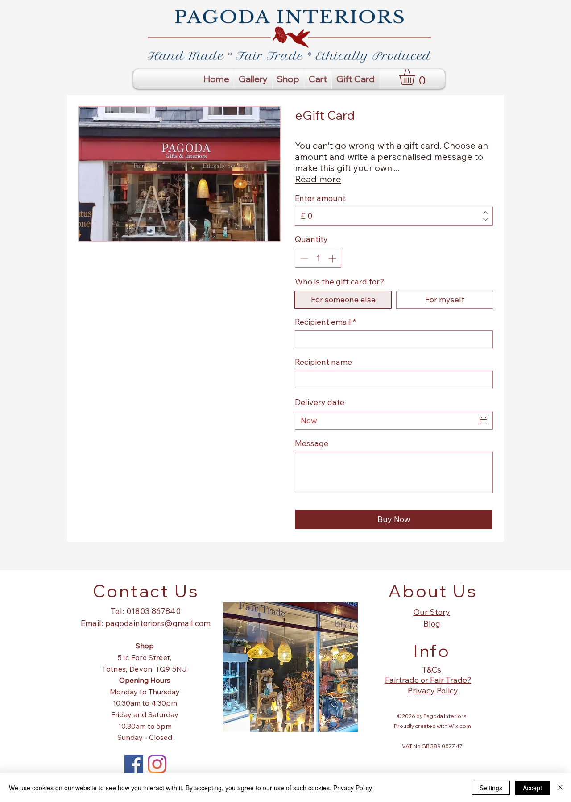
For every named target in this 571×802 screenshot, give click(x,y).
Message (311, 443)
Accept (532, 787)
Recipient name (323, 362)
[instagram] (157, 764)
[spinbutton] (318, 258)
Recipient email (325, 322)
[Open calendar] (483, 420)
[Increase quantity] (333, 258)
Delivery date (319, 402)
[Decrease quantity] (303, 258)
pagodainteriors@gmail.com (158, 623)
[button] (416, 77)
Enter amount (320, 198)
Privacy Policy (352, 787)
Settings (491, 787)
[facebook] (133, 764)
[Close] (560, 788)
